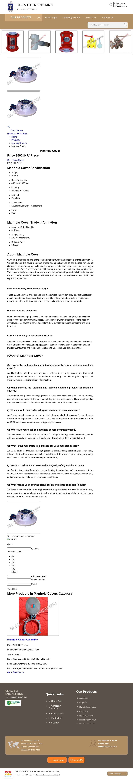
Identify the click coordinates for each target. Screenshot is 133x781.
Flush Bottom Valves (87, 707)
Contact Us (107, 17)
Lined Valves (84, 698)
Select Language (115, 773)
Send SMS (78, 760)
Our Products (21, 17)
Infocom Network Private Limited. (48, 775)
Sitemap (55, 722)
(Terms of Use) (54, 771)
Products (15, 140)
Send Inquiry (17, 130)
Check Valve (84, 711)
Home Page (51, 17)
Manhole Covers (19, 143)
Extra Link (91, 17)
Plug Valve (83, 702)
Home (14, 137)
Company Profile (71, 17)
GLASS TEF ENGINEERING (35, 7)
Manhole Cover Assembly (22, 639)
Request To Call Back (17, 134)
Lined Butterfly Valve (87, 720)
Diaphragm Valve (86, 715)
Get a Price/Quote (15, 160)
